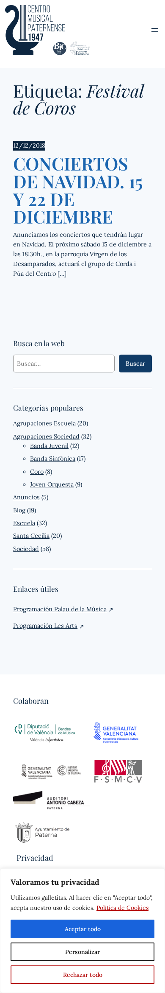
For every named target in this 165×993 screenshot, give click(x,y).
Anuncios (26, 497)
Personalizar (82, 952)
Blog (19, 510)
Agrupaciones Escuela (44, 423)
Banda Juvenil (49, 446)
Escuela (24, 523)
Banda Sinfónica (52, 458)
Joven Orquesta (52, 484)
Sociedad (26, 549)
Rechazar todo (82, 975)
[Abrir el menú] (155, 30)
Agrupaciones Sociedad (46, 436)
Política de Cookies (122, 908)
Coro (37, 472)
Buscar (135, 363)
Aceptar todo (83, 929)
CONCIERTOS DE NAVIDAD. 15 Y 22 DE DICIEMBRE (78, 190)
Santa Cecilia (31, 536)
